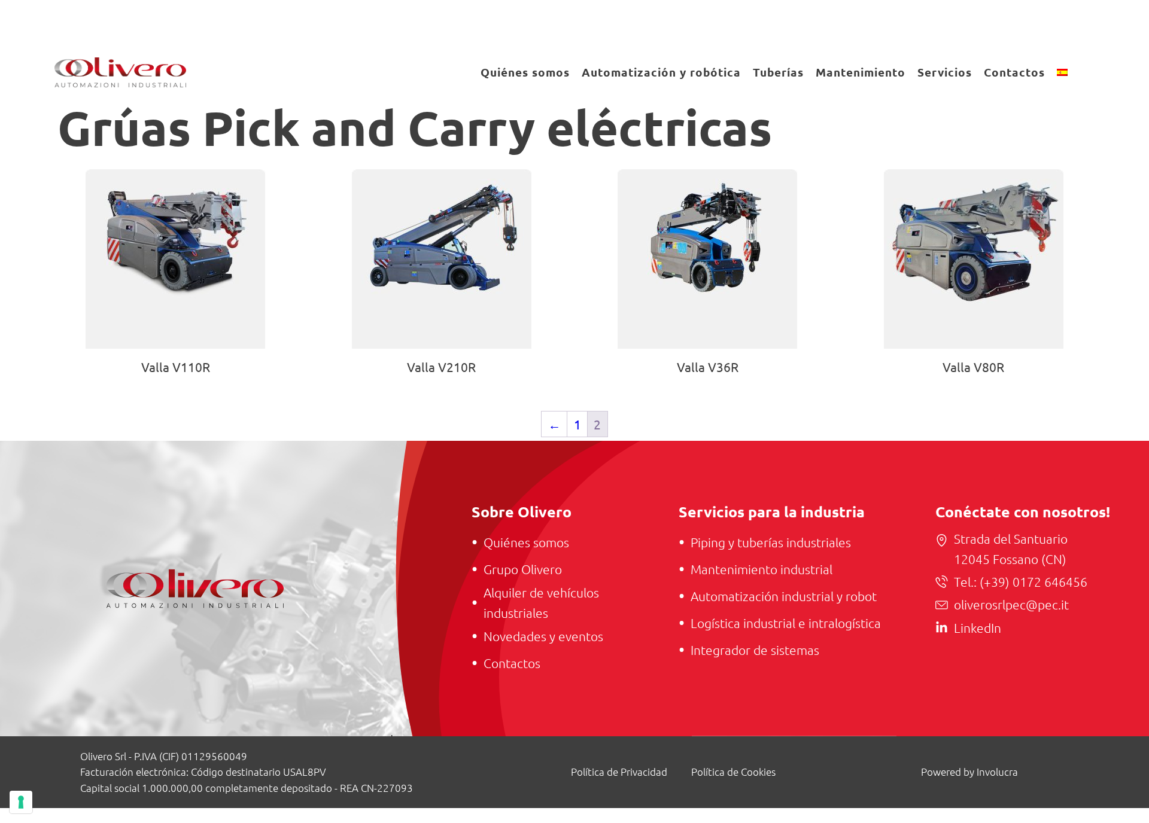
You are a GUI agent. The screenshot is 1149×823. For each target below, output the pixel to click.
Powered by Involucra (969, 771)
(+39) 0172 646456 (1032, 581)
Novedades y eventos (1007, 23)
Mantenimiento (860, 72)
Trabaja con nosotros (849, 23)
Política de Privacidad (619, 771)
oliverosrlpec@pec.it (1011, 604)
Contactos (1014, 72)
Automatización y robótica (661, 72)
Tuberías (778, 72)
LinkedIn (977, 627)
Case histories (722, 23)
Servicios (944, 72)
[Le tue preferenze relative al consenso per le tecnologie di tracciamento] (21, 802)
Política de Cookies (733, 771)
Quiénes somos (525, 72)
